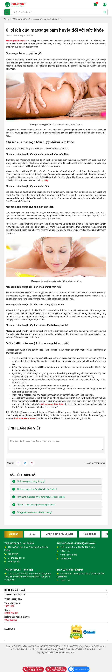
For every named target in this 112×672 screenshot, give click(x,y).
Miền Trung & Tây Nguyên (59, 534)
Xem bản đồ (13, 561)
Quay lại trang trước (95, 463)
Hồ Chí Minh (89, 534)
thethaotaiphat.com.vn (24, 418)
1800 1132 (13, 554)
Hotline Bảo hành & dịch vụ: (17, 618)
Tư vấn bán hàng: (12, 604)
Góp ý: (11, 611)
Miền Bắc (13, 534)
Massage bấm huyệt (15, 40)
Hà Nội (32, 534)
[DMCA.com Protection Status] (76, 632)
